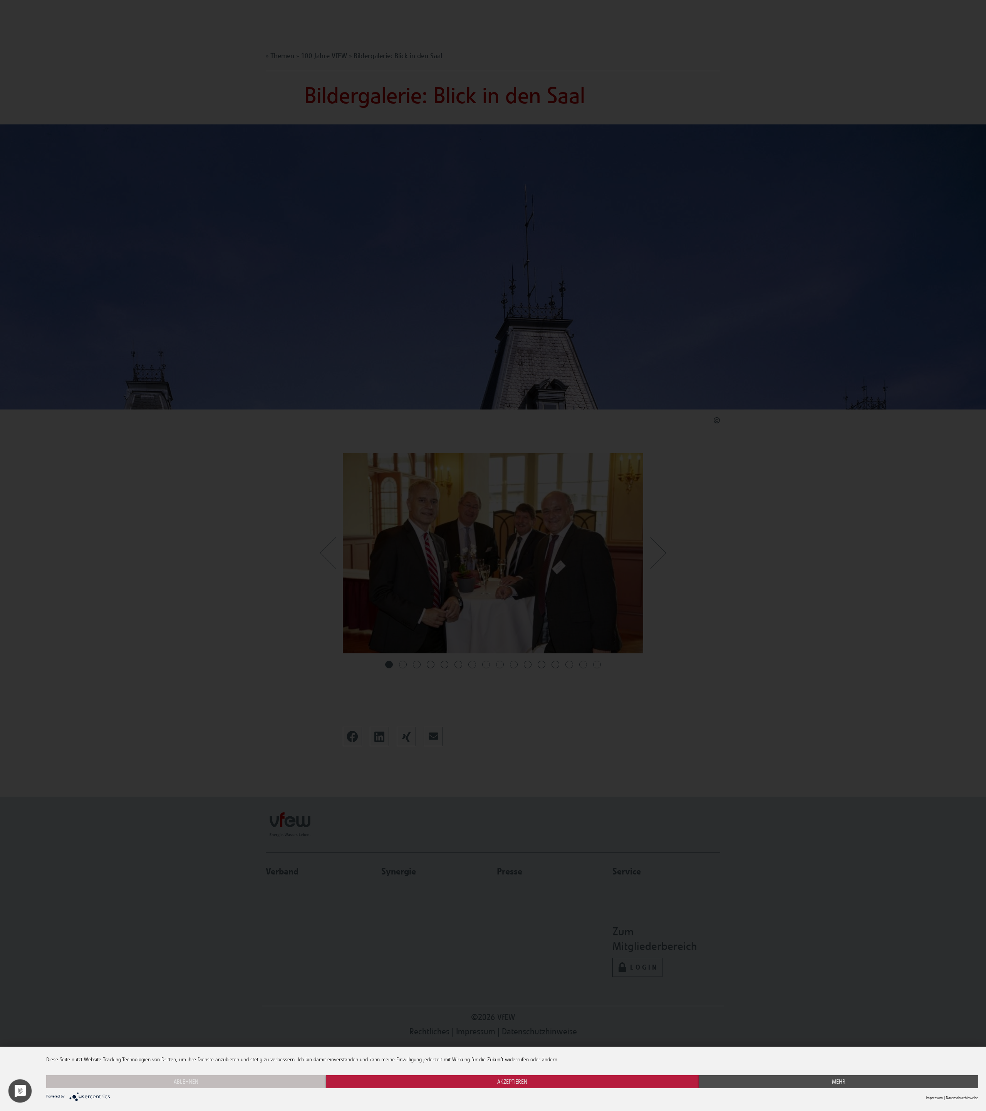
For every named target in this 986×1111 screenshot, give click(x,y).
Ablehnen (186, 1081)
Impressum (934, 1098)
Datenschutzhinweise (962, 1098)
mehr (838, 1081)
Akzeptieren (512, 1081)
